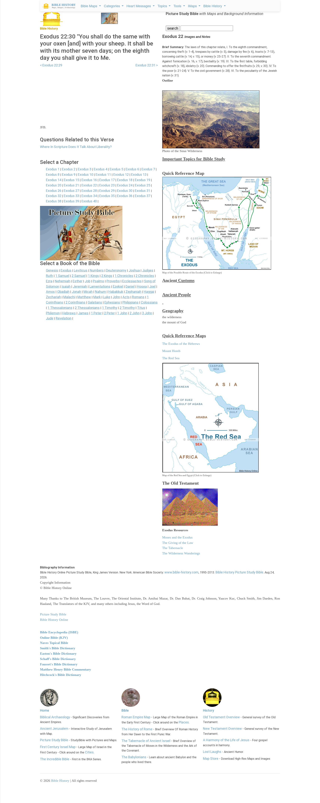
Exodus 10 (85, 174)
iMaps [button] (193, 5)
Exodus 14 (53, 180)
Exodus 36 (124, 196)
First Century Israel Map (58, 747)
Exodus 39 (71, 201)
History (208, 710)
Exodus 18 (124, 180)
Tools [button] (178, 5)
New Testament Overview (222, 728)
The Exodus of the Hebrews (181, 344)
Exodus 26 (53, 191)
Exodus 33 (71, 196)
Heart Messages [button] (139, 5)
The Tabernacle (172, 548)
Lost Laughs (212, 752)
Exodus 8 (52, 174)
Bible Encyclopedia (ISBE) (59, 632)
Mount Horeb (171, 351)
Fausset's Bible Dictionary (58, 664)
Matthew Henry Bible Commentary (65, 669)
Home (44, 710)
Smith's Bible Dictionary (57, 648)
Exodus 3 (84, 169)
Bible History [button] (213, 5)
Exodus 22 (89, 185)
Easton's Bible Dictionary (58, 653)
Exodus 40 (89, 201)
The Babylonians (133, 757)
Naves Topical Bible (54, 643)
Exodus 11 (103, 174)
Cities (89, 752)
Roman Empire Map (135, 717)
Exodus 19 (142, 180)
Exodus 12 (121, 174)
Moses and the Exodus (177, 537)
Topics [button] (163, 5)
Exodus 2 (68, 169)
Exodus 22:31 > (147, 65)
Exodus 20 (53, 185)
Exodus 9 (68, 174)
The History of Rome (136, 729)
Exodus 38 (53, 201)
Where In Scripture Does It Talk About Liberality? (76, 147)
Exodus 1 (52, 169)
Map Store (210, 758)
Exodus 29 (107, 191)
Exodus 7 (148, 169)
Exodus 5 (116, 169)
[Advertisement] (99, 94)
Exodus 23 (107, 185)
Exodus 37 (142, 196)
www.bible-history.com (181, 572)
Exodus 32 (53, 196)
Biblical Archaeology (55, 717)
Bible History (60, 780)
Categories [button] (112, 5)
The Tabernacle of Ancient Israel (145, 741)
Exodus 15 (71, 180)
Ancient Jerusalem (54, 728)
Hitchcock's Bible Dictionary (60, 675)
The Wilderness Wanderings (181, 553)
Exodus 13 (138, 174)
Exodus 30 (124, 191)
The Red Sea (170, 358)
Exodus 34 (89, 196)
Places (184, 722)
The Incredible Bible (54, 759)
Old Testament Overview (221, 717)
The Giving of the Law (177, 543)
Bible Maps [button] (89, 5)
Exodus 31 (142, 191)
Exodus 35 (107, 196)
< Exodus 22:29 (51, 65)
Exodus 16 (89, 180)
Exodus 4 (100, 169)
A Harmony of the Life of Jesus (226, 740)
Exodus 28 (89, 191)
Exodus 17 (107, 180)
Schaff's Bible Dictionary (58, 659)
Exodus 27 (71, 191)
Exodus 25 (142, 185)
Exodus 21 (71, 185)
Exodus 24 (124, 185)
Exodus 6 (132, 169)
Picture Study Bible (54, 740)
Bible (125, 710)
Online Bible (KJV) (54, 637)
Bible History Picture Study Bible (239, 572)
